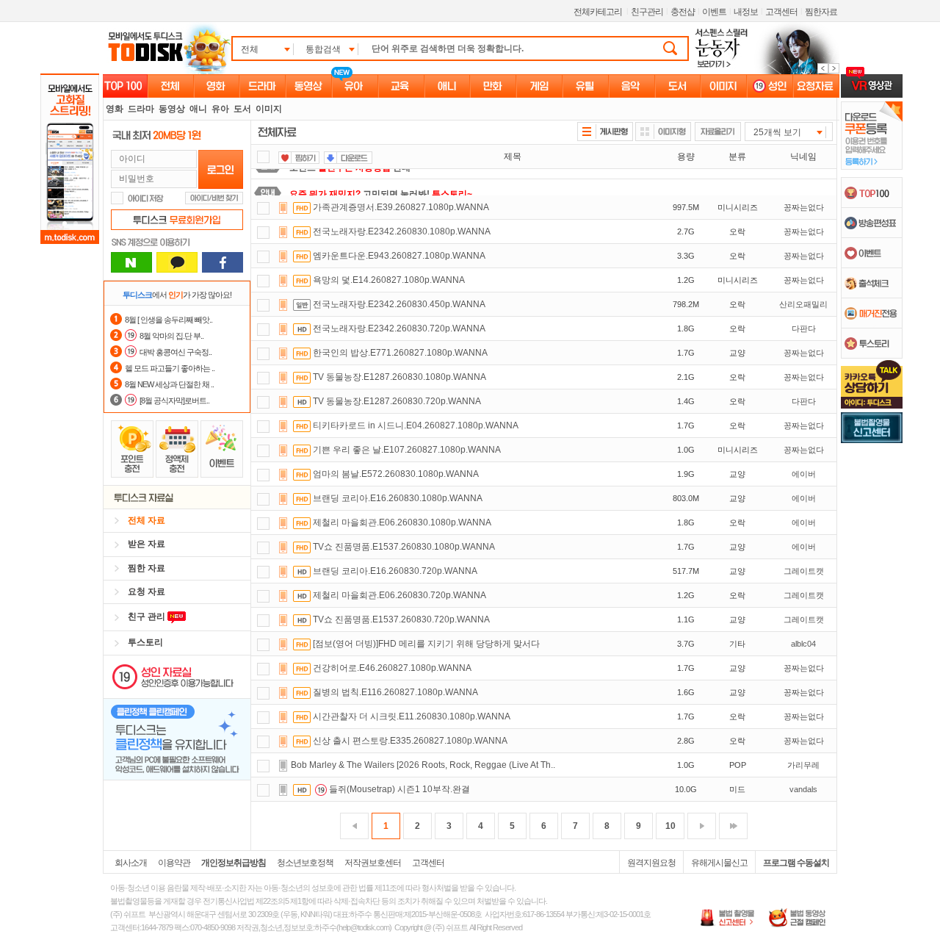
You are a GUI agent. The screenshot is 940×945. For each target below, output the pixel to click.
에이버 (804, 474)
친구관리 (647, 12)
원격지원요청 (651, 863)
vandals (803, 789)
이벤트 (714, 12)
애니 (198, 109)
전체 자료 (146, 520)
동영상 (172, 109)
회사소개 (131, 863)
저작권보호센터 (372, 863)
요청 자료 (146, 591)
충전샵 (682, 12)
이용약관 (174, 863)
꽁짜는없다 (804, 207)
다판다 (804, 328)
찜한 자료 (146, 568)
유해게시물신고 (719, 863)
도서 (242, 109)
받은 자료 (146, 544)
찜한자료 (821, 12)
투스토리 (145, 642)
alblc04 (803, 643)
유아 (220, 109)
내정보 (746, 12)
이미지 (269, 109)
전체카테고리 (598, 12)
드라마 (141, 109)
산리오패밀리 (803, 304)
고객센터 (781, 12)
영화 (114, 109)
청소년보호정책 (305, 863)
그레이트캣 (804, 571)
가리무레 (803, 765)
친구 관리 (147, 616)
